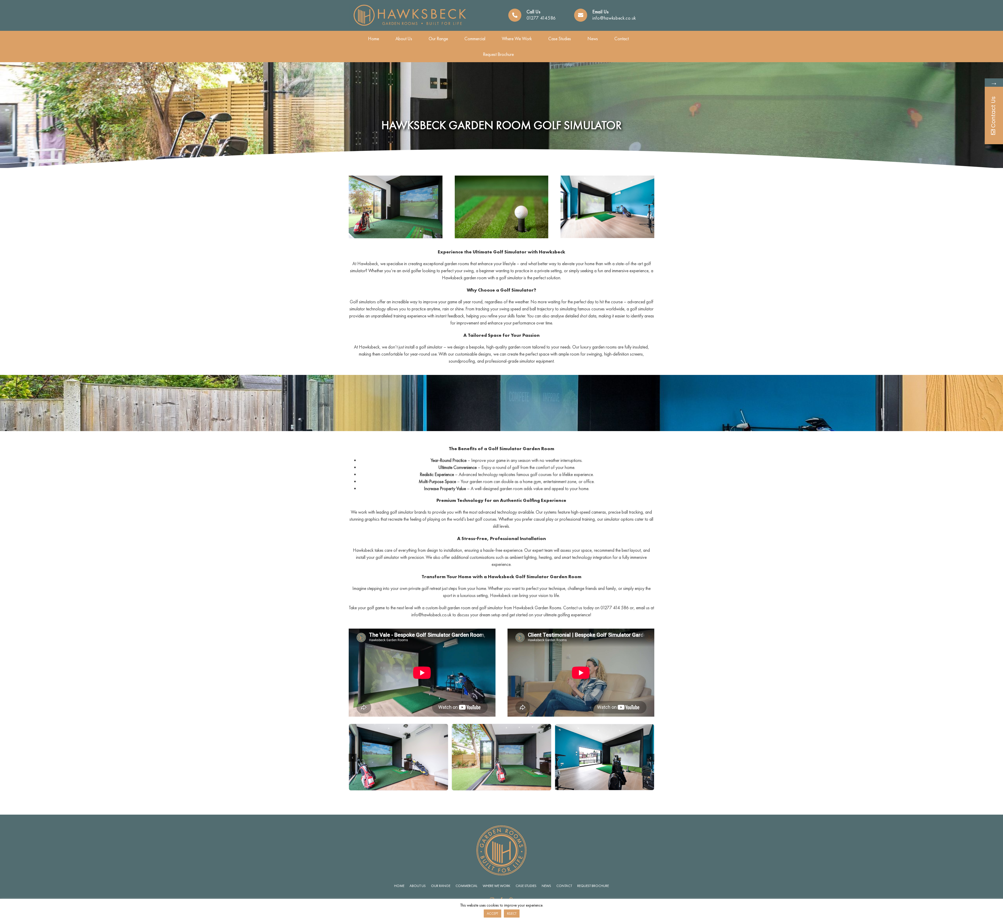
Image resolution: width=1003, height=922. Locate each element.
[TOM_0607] (502, 178)
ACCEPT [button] (492, 913)
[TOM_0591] (395, 178)
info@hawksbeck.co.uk (614, 18)
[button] (353, 758)
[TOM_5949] (607, 178)
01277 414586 (541, 18)
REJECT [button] (511, 913)
